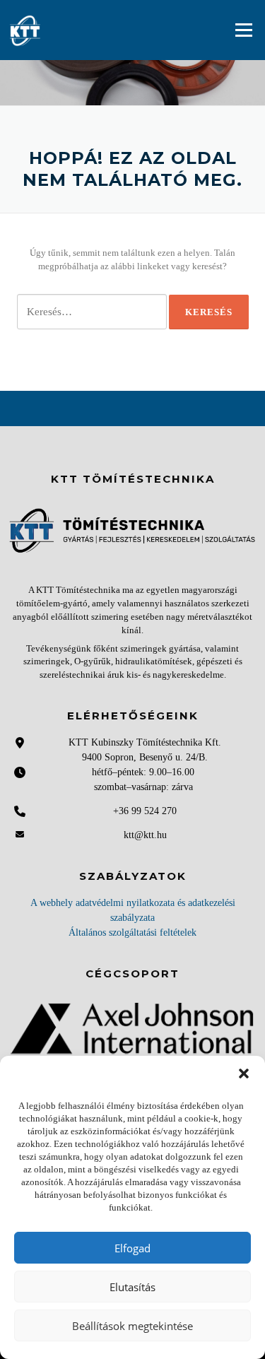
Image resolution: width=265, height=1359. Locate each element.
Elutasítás (132, 1287)
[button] (244, 1073)
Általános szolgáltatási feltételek (132, 932)
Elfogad (132, 1248)
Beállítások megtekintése (132, 1326)
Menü (243, 30)
